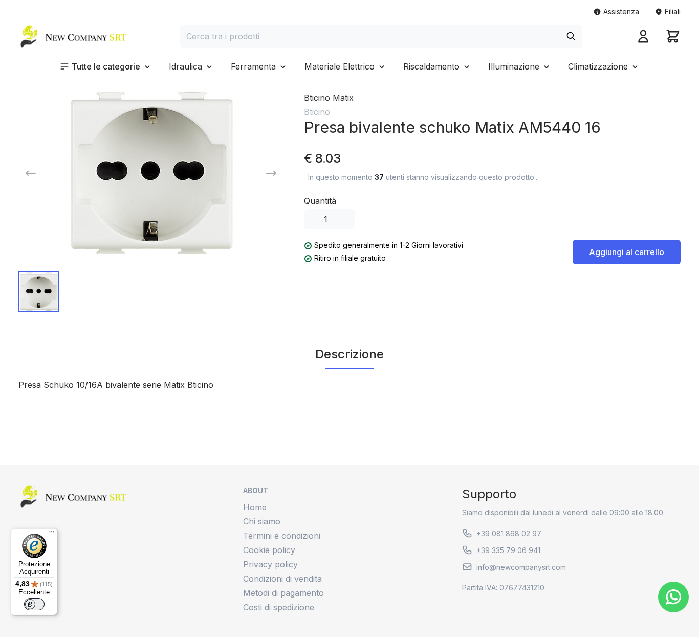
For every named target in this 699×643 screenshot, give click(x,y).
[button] (105, 66)
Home (255, 507)
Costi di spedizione (278, 607)
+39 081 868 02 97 (508, 533)
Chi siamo (261, 521)
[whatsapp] (673, 597)
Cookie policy (269, 550)
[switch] (34, 604)
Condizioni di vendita (282, 578)
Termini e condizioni (281, 536)
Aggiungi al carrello (626, 252)
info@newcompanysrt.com (521, 567)
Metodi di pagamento (283, 593)
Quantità (320, 201)
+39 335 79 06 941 (508, 550)
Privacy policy (270, 564)
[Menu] (52, 534)
